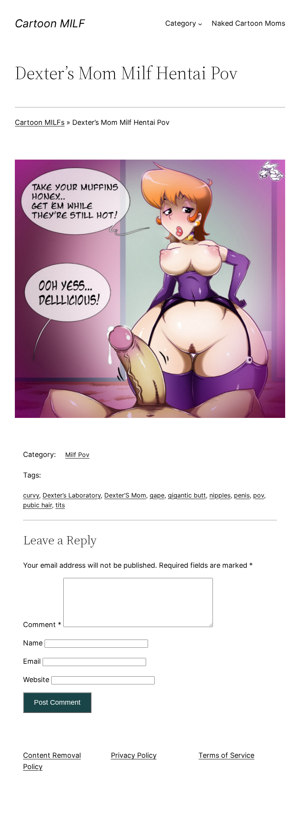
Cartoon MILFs (39, 122)
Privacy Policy (134, 755)
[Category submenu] (200, 23)
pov (258, 495)
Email (32, 661)
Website (36, 679)
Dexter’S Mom (125, 495)
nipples (219, 495)
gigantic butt (187, 495)
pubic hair (37, 505)
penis (242, 495)
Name (33, 643)
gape (157, 495)
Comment (42, 624)
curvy (31, 495)
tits (60, 505)
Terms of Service (226, 755)
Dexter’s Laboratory (72, 495)
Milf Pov (77, 454)
